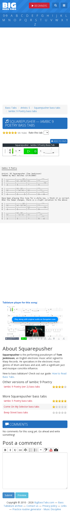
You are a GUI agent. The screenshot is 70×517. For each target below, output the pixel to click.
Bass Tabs (11, 107)
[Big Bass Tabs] (9, 6)
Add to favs (59, 141)
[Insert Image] (25, 449)
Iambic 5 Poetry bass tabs (18, 400)
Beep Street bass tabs (16, 412)
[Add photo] (56, 449)
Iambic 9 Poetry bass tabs (22, 111)
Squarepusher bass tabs (47, 107)
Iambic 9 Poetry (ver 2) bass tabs (22, 386)
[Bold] (5, 449)
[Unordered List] (35, 449)
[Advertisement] (35, 65)
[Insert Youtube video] (51, 449)
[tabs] (45, 449)
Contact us (32, 505)
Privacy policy (49, 505)
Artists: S (25, 107)
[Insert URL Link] (20, 449)
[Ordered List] (30, 449)
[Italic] (10, 449)
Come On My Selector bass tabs (21, 406)
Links (64, 505)
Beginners (40, 5)
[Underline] (15, 449)
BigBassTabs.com (44, 502)
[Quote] (40, 449)
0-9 (5, 15)
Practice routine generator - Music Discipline (36, 509)
